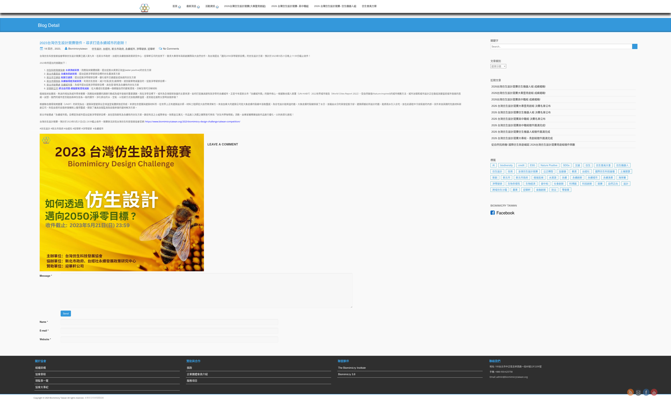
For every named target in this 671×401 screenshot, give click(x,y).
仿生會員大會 (603, 165)
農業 (515, 189)
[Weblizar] (145, 8)
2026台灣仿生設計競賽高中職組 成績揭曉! (515, 99)
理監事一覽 (41, 380)
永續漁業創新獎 (69, 73)
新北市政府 (118, 48)
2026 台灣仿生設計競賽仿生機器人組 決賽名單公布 (521, 112)
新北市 (506, 177)
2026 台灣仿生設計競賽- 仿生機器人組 (335, 6)
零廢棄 (565, 189)
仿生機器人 (622, 165)
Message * (46, 275)
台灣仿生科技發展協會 (94, 397)
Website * (45, 339)
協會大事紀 (41, 387)
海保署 (622, 177)
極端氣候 (538, 177)
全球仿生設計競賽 (528, 171)
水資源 (552, 177)
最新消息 (191, 6)
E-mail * (44, 330)
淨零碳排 (141, 48)
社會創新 (559, 183)
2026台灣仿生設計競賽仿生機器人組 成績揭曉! (518, 86)
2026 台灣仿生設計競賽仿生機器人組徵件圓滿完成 (520, 131)
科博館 (573, 183)
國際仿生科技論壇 (605, 171)
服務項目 (192, 380)
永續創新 (577, 177)
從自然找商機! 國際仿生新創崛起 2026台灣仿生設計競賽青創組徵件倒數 (533, 144)
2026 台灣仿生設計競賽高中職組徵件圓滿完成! (518, 125)
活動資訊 (210, 6)
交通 (577, 165)
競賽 (600, 183)
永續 (564, 177)
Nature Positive (549, 165)
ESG (532, 165)
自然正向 (613, 183)
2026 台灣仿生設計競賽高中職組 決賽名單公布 (518, 118)
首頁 (174, 6)
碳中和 (544, 183)
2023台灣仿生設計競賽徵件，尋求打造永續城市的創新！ (84, 42)
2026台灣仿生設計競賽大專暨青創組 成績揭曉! (518, 92)
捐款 (189, 367)
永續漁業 (608, 177)
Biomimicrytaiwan (78, 48)
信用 (510, 171)
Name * (44, 321)
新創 (494, 177)
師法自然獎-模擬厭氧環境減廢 (74, 88)
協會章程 (40, 374)
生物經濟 (530, 183)
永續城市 (130, 48)
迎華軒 (151, 48)
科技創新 (587, 183)
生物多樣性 (514, 183)
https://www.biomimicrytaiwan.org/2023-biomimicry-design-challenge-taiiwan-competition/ (192, 121)
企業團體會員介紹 (197, 374)
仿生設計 (97, 48)
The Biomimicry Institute (352, 367)
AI (493, 165)
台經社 (106, 48)
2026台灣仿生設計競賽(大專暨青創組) (245, 6)
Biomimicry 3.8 (346, 374)
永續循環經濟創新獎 (71, 81)
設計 (625, 183)
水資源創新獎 (72, 70)
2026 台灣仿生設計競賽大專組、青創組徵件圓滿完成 (522, 138)
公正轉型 (548, 171)
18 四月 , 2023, (52, 48)
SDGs (566, 165)
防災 (553, 189)
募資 (574, 171)
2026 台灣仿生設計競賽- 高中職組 (290, 6)
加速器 (562, 171)
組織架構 (40, 367)
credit (521, 165)
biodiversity (506, 165)
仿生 (588, 165)
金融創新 (541, 189)
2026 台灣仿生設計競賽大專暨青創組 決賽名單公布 (521, 105)
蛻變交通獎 (66, 77)
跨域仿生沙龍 (499, 189)
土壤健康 (625, 171)
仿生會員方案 (369, 6)
